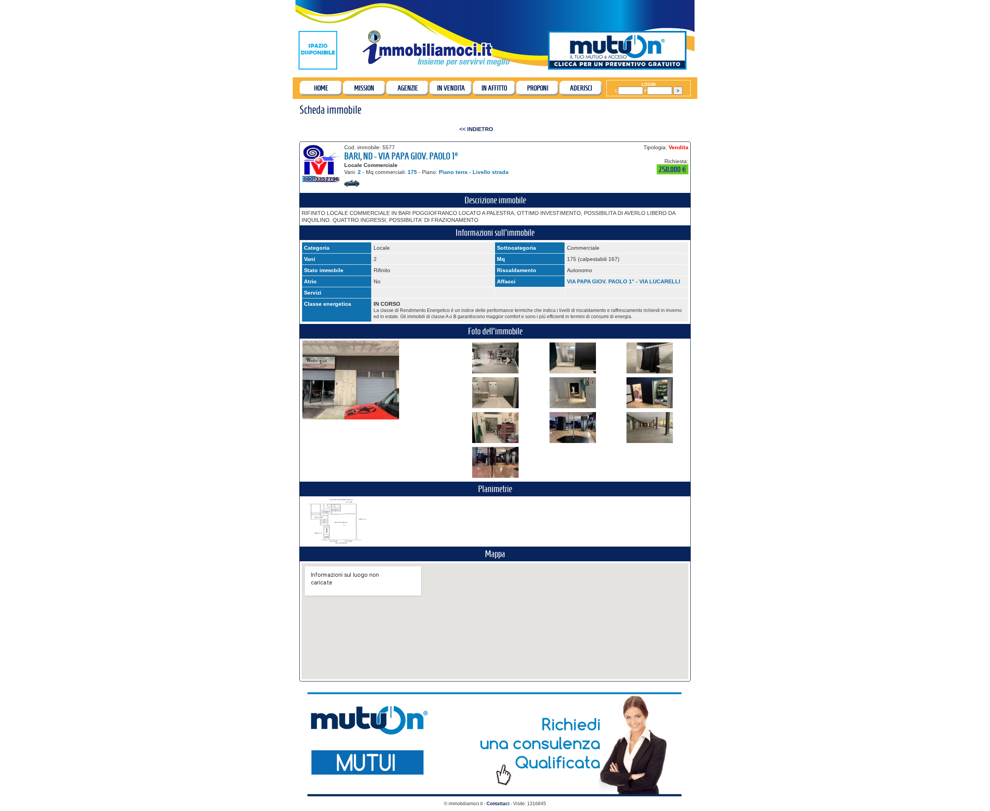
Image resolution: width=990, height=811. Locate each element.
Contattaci (497, 803)
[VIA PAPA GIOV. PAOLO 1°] (495, 371)
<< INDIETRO (476, 129)
